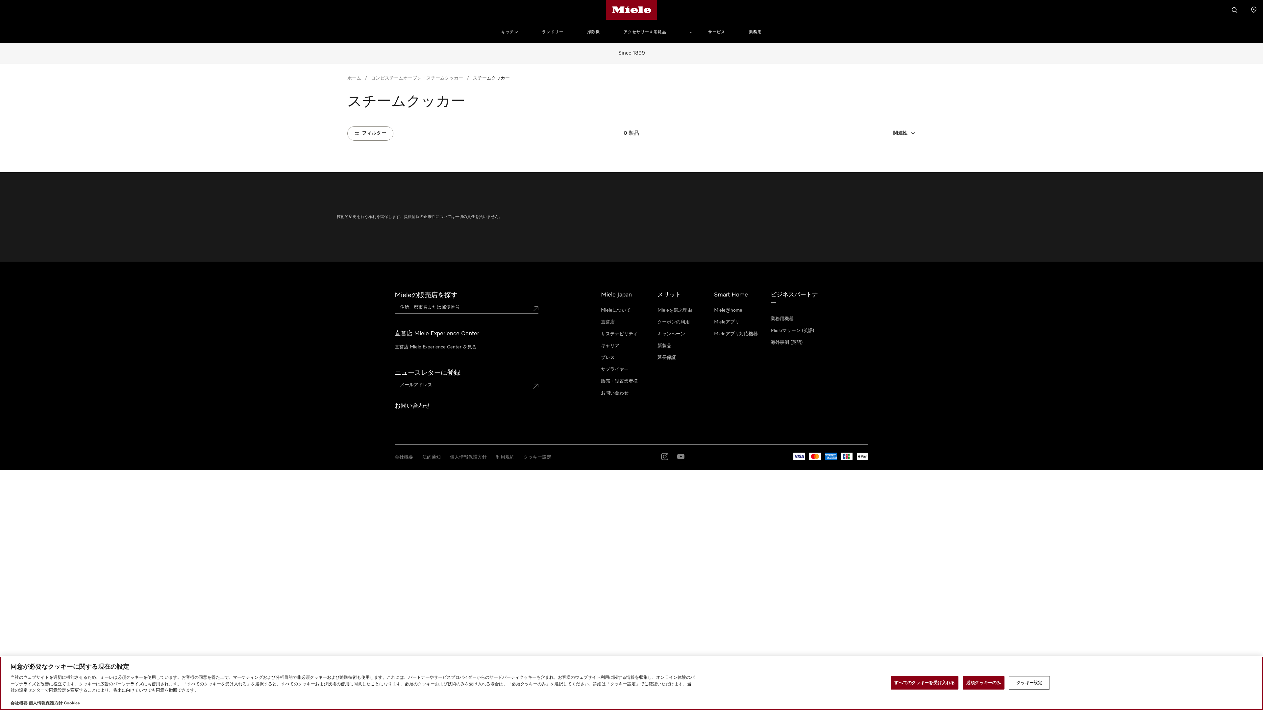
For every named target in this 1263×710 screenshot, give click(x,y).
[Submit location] (535, 308)
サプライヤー (615, 369)
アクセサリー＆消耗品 (645, 32)
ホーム (354, 78)
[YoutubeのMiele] (681, 457)
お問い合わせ (615, 393)
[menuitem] (513, 31)
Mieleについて (616, 310)
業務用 (755, 32)
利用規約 (505, 457)
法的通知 (431, 457)
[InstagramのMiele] (665, 457)
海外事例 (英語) (787, 342)
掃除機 (593, 32)
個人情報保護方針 (468, 457)
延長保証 (666, 357)
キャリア (610, 345)
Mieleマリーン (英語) (792, 330)
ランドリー (552, 32)
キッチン (509, 32)
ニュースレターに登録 (427, 372)
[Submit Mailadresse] (535, 386)
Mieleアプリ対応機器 (736, 334)
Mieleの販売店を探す (426, 295)
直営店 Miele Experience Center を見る (436, 347)
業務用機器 (782, 319)
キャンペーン (671, 334)
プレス (608, 357)
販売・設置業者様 (619, 381)
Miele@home (728, 310)
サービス (716, 32)
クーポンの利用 (673, 322)
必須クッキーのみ (983, 682)
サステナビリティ (619, 334)
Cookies (72, 703)
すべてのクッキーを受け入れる (924, 682)
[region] (631, 683)
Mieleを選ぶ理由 (674, 310)
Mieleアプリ (726, 322)
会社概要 (404, 457)
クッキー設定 (537, 457)
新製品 (664, 345)
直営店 (608, 322)
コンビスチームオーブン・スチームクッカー (417, 78)
